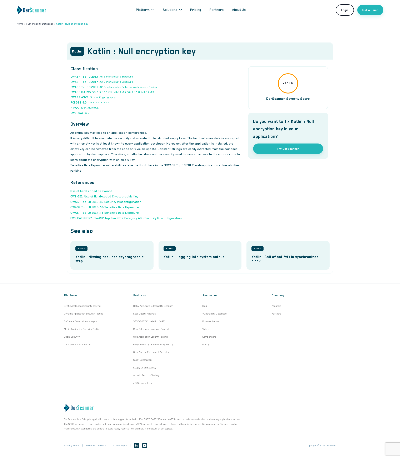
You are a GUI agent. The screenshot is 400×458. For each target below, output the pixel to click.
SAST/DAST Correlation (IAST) (149, 321)
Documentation (210, 321)
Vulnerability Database (214, 313)
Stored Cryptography (103, 97)
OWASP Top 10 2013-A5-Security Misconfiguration (106, 201)
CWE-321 (83, 112)
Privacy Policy (71, 445)
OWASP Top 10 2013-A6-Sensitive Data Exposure (104, 207)
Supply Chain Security (144, 367)
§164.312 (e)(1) (89, 107)
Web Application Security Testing (150, 336)
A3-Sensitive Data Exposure (116, 81)
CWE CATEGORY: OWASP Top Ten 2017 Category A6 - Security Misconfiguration (126, 218)
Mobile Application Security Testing (82, 329)
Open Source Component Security (151, 352)
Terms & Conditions (96, 445)
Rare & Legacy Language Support (151, 329)
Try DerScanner (288, 148)
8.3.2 (107, 102)
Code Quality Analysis (144, 313)
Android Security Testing (146, 375)
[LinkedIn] (136, 445)
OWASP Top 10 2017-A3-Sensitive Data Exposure (104, 212)
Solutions (170, 10)
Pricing (195, 10)
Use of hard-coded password (91, 191)
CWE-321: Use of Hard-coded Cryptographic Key (104, 196)
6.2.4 (99, 102)
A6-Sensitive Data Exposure (116, 76)
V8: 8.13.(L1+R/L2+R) (141, 92)
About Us (239, 10)
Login (345, 10)
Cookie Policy (120, 445)
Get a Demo (370, 10)
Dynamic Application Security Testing (83, 313)
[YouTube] (144, 445)
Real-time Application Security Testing (153, 344)
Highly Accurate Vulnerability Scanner (153, 306)
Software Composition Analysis (80, 321)
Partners (217, 10)
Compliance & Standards (77, 344)
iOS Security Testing (143, 383)
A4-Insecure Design (145, 87)
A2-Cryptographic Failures (116, 87)
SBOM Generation (142, 359)
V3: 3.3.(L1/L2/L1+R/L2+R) (109, 92)
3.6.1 (91, 102)
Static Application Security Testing (82, 306)
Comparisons (209, 336)
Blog (204, 306)
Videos (205, 329)
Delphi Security (72, 336)
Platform (143, 10)
